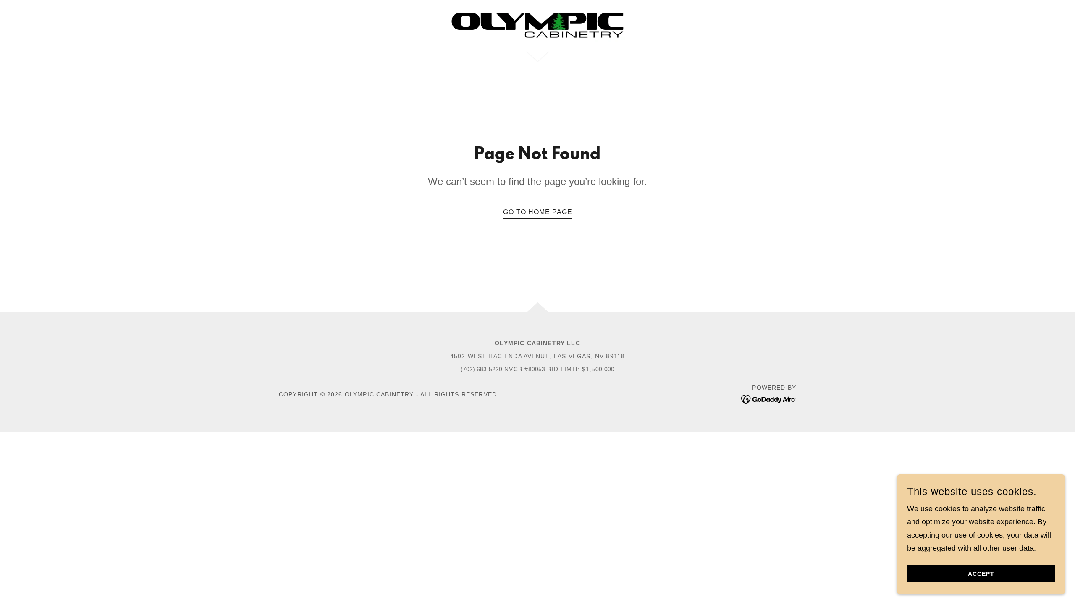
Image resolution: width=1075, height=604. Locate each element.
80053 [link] (536, 369)
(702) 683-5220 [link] (481, 369)
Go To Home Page (537, 212)
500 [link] (597, 369)
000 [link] (609, 369)
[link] (537, 25)
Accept (981, 573)
